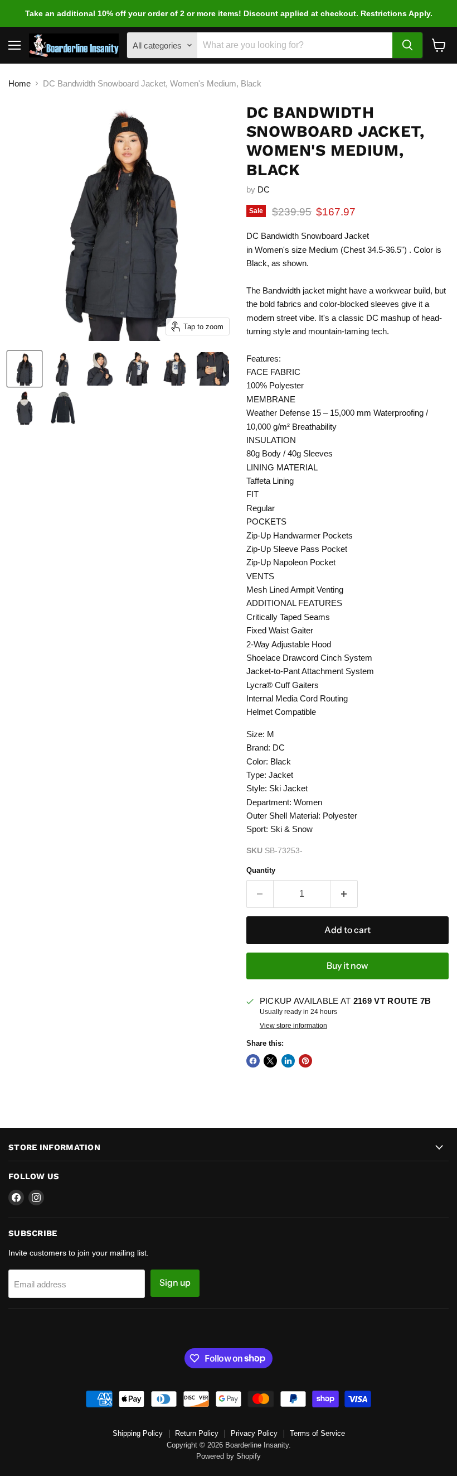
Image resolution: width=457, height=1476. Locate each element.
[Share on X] (270, 1061)
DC (263, 189)
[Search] (407, 45)
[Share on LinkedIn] (288, 1061)
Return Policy (196, 1433)
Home (19, 83)
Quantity (260, 870)
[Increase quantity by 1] (344, 894)
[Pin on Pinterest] (305, 1061)
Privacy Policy (254, 1433)
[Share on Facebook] (253, 1061)
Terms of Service (317, 1433)
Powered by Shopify (228, 1456)
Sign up (175, 1282)
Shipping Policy (138, 1433)
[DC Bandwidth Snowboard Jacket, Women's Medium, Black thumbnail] (24, 369)
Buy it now (347, 965)
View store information (293, 1026)
